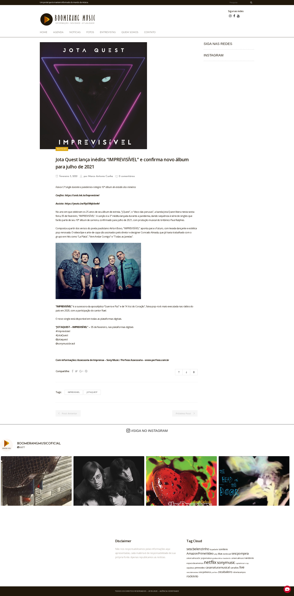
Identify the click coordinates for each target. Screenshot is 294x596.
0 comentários (127, 176)
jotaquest (92, 392)
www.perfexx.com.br (157, 360)
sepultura (190, 568)
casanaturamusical (217, 567)
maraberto (226, 558)
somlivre (223, 549)
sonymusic (226, 562)
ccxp (247, 563)
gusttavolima (217, 558)
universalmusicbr (193, 558)
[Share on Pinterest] (86, 371)
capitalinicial (240, 563)
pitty (215, 554)
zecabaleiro (225, 572)
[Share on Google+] (81, 371)
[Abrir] (36, 491)
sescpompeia (240, 554)
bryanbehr (214, 549)
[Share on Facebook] (72, 371)
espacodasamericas (195, 563)
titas (220, 553)
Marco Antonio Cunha (100, 176)
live (241, 567)
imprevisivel (74, 392)
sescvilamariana (192, 572)
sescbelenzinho (198, 549)
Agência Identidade (169, 591)
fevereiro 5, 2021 (68, 176)
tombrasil (227, 553)
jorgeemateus (206, 558)
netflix (210, 562)
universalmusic (237, 558)
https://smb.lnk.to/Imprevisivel (82, 195)
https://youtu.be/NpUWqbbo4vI (82, 203)
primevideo (200, 567)
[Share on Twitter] (76, 371)
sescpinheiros (205, 572)
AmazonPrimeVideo (200, 553)
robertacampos (239, 572)
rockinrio (192, 576)
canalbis (234, 567)
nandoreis (249, 557)
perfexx (214, 572)
